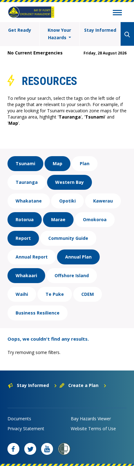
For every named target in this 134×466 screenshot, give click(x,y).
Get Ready (19, 30)
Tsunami (25, 163)
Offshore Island (72, 275)
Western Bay (69, 182)
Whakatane (29, 201)
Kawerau (103, 201)
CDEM (87, 294)
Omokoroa (95, 219)
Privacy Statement (25, 428)
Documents (19, 419)
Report (23, 238)
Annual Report (32, 257)
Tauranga (27, 182)
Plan (84, 163)
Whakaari (26, 275)
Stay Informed (100, 30)
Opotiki (67, 201)
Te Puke (54, 294)
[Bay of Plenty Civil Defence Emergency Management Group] (31, 12)
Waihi (22, 294)
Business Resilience (38, 313)
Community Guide (68, 238)
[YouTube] (47, 449)
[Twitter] (30, 449)
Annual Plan (78, 257)
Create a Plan (83, 385)
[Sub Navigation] (117, 13)
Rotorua (25, 219)
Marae (58, 219)
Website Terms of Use (93, 428)
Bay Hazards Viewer (91, 419)
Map (57, 163)
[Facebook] (13, 449)
